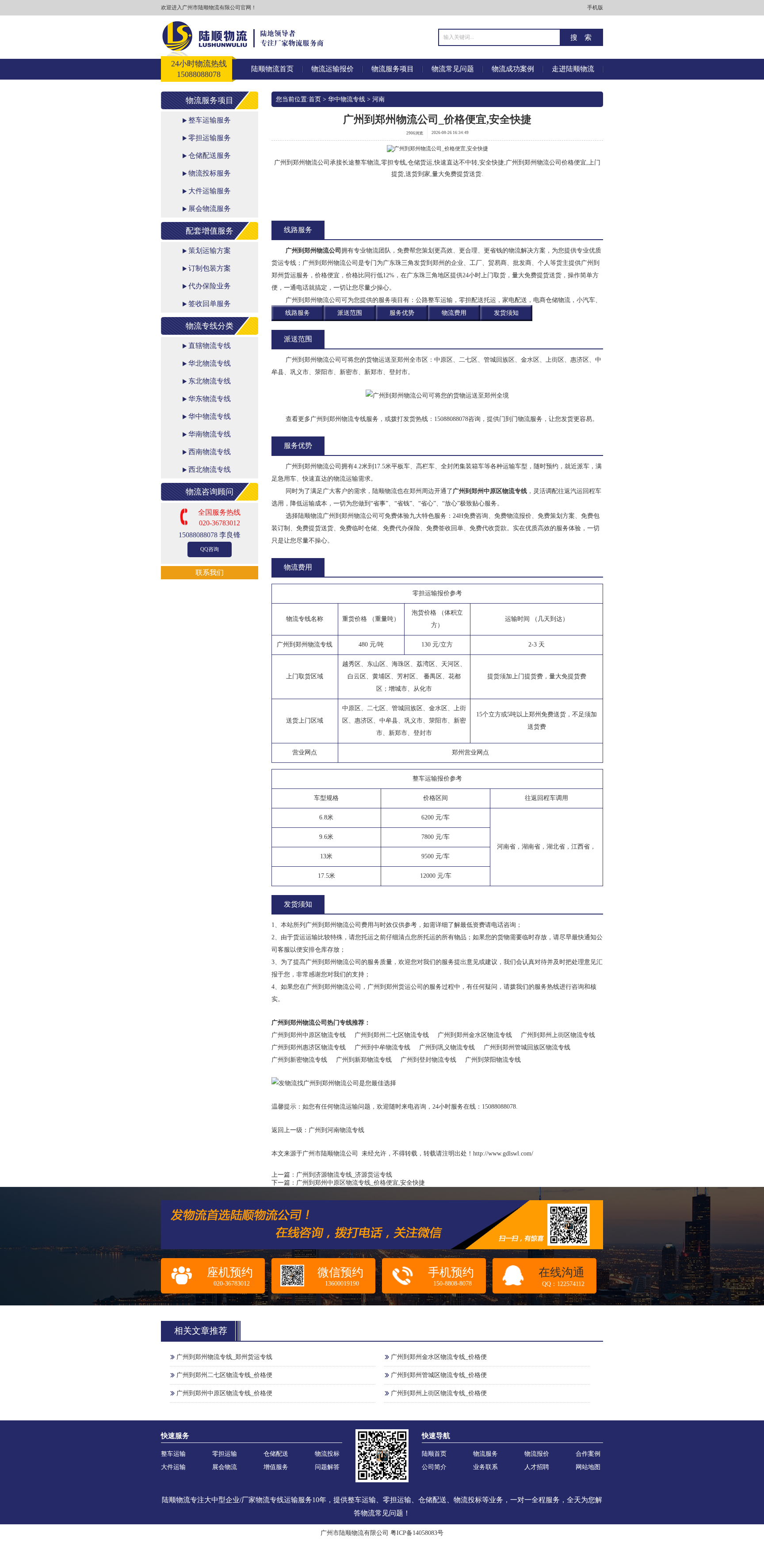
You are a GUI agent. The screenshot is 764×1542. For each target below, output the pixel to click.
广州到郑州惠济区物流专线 (308, 1047)
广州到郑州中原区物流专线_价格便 (224, 1393)
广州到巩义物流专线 (447, 1047)
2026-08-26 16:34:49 (450, 132)
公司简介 (434, 1467)
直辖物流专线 (209, 345)
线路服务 (297, 313)
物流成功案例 (513, 69)
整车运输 (173, 1453)
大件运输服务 (209, 191)
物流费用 (454, 313)
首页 (315, 99)
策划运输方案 (209, 250)
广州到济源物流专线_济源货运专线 (344, 1174)
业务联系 (485, 1467)
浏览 (414, 133)
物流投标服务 (209, 173)
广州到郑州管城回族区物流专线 (527, 1047)
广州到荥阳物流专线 (493, 1059)
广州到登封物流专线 (428, 1059)
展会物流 (224, 1467)
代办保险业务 (209, 286)
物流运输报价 (332, 69)
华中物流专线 (209, 416)
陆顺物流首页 (272, 69)
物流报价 (536, 1453)
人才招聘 (536, 1467)
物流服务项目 (392, 69)
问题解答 (327, 1467)
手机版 (595, 7)
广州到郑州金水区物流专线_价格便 (439, 1357)
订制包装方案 (209, 268)
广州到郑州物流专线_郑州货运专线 (224, 1357)
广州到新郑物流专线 (364, 1059)
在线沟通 (561, 1272)
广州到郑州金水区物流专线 (475, 1035)
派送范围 (349, 313)
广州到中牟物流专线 (382, 1047)
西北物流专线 (209, 469)
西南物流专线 (209, 451)
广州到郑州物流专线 (338, 419)
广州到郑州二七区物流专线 (392, 1035)
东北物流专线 (209, 381)
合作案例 (588, 1453)
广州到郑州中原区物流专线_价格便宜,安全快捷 (360, 1182)
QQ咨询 (209, 549)
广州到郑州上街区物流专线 (558, 1035)
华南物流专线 (209, 434)
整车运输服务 (209, 120)
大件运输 (173, 1467)
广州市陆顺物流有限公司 (355, 1533)
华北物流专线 (209, 363)
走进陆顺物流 (573, 69)
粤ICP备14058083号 (416, 1533)
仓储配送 (276, 1453)
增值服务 (276, 1467)
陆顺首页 (434, 1453)
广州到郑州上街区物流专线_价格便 (439, 1393)
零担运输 (224, 1453)
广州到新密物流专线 (299, 1059)
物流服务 (485, 1453)
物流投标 (327, 1453)
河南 (378, 99)
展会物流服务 (209, 208)
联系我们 (209, 572)
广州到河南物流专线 (336, 1130)
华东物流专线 (209, 398)
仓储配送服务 (209, 155)
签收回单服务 (209, 303)
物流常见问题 (453, 69)
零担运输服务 (209, 138)
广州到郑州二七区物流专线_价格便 (224, 1375)
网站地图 (588, 1467)
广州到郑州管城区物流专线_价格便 (439, 1375)
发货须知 (506, 313)
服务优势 (402, 313)
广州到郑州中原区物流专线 (490, 491)
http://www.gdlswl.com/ (503, 1153)
